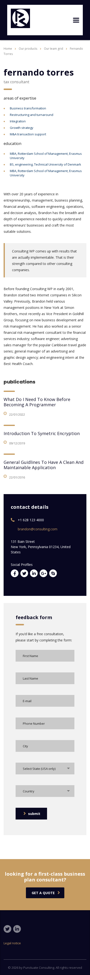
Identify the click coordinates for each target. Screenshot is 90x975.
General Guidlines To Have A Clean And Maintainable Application (44, 464)
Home (8, 49)
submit (34, 813)
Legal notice (12, 943)
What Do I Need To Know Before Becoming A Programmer (37, 401)
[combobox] (45, 768)
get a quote (43, 893)
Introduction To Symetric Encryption (42, 433)
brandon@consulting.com (37, 529)
